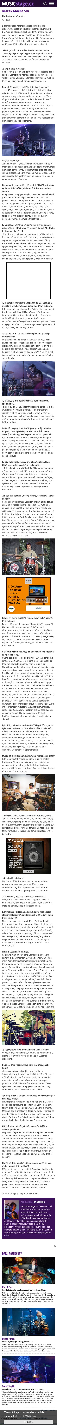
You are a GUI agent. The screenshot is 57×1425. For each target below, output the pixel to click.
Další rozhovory (12, 1253)
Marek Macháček (15, 11)
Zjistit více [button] (30, 1416)
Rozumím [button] (28, 1422)
